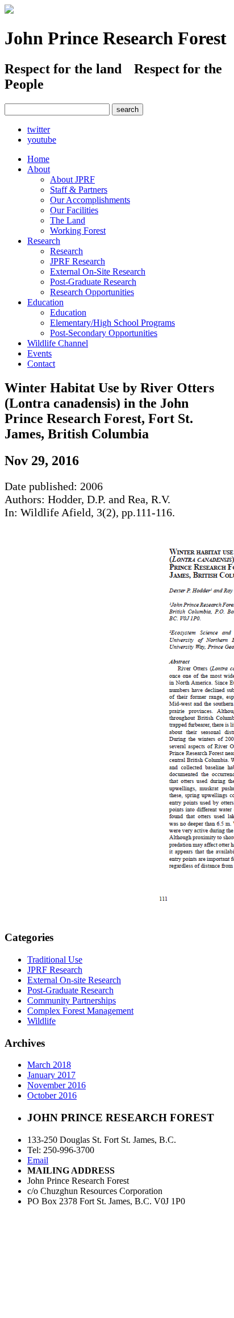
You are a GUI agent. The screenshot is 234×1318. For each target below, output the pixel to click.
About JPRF (72, 179)
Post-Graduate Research (93, 282)
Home (38, 159)
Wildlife (41, 1021)
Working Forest (78, 230)
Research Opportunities (92, 292)
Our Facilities (74, 210)
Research (43, 241)
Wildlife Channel (57, 343)
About (38, 169)
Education (45, 302)
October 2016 (52, 1095)
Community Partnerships (71, 1000)
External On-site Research (74, 980)
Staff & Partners (78, 189)
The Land (67, 220)
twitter (38, 129)
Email (37, 1160)
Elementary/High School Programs (112, 323)
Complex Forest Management (80, 1011)
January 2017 (51, 1075)
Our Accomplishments (90, 200)
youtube (41, 139)
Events (39, 353)
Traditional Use (54, 959)
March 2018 (49, 1065)
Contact (41, 363)
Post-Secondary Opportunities (103, 333)
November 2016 (56, 1085)
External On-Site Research (97, 271)
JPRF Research (77, 261)
